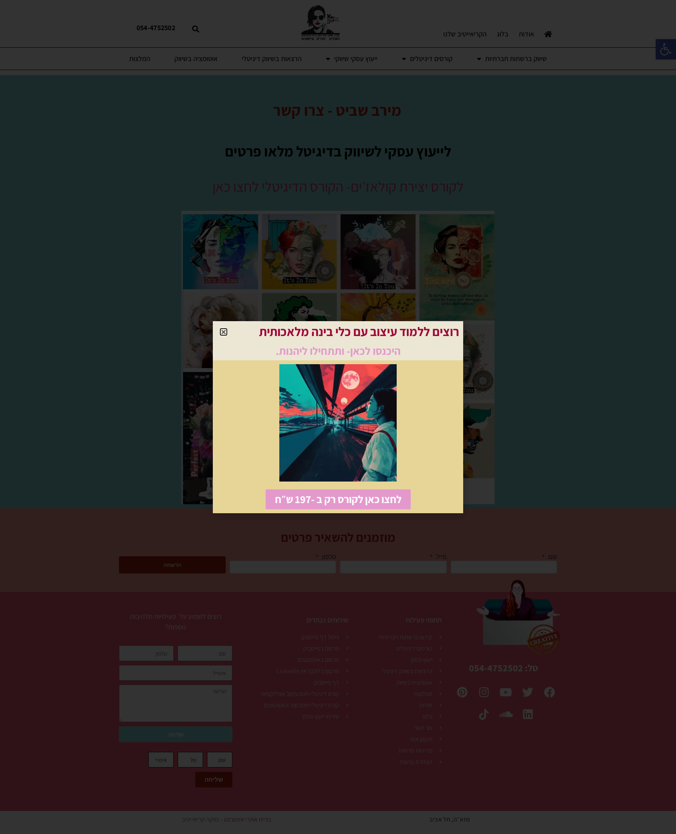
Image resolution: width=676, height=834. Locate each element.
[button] (224, 332)
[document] (338, 417)
